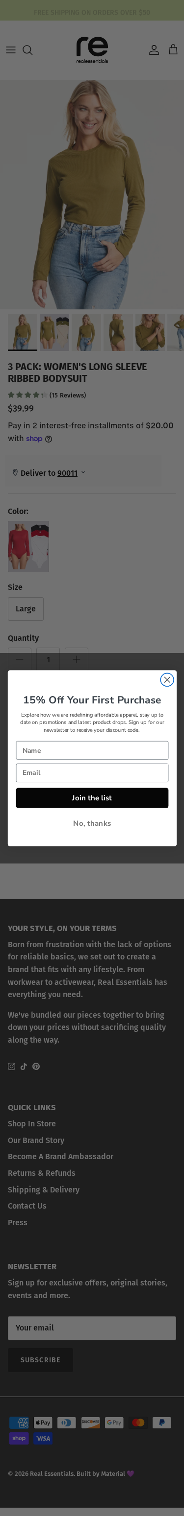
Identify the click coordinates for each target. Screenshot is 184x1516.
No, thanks (92, 823)
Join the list (92, 798)
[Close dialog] (167, 679)
